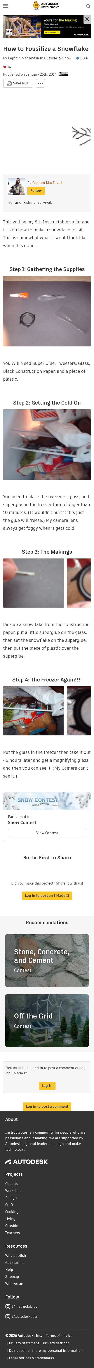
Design (11, 1197)
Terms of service (59, 1335)
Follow (36, 190)
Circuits (11, 1183)
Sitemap (12, 1276)
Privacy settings (56, 1343)
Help (9, 1269)
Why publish (15, 1255)
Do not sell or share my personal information (45, 1350)
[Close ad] (87, 19)
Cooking (12, 1211)
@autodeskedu (24, 1316)
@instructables (24, 1306)
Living (10, 1218)
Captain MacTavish (23, 58)
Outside (50, 58)
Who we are (14, 1283)
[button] (5, 6)
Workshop (13, 1190)
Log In (47, 1085)
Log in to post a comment (47, 1106)
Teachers (12, 1232)
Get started (14, 1262)
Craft (9, 1204)
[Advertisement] (47, 26)
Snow (66, 58)
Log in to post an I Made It (47, 895)
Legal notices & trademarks (31, 1358)
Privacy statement (24, 1343)
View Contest (47, 832)
